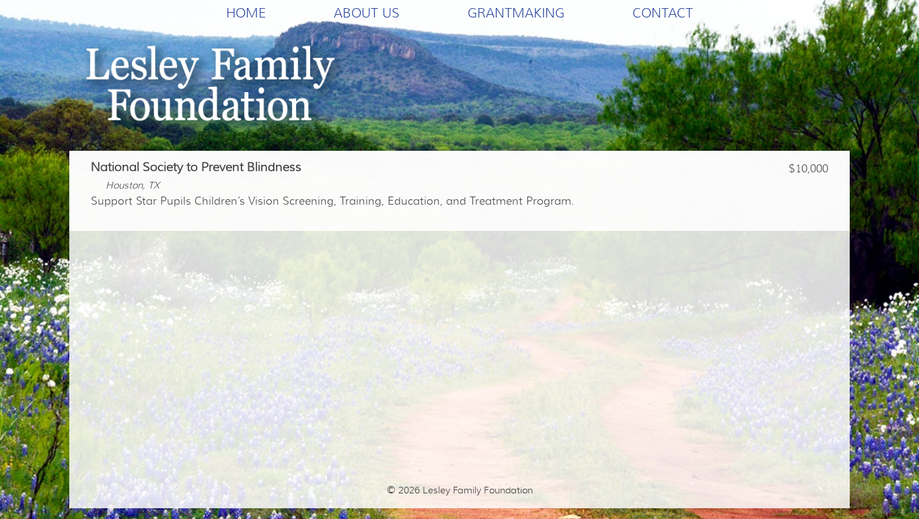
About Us (367, 13)
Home (246, 13)
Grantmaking (516, 13)
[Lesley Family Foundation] (214, 88)
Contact (662, 13)
